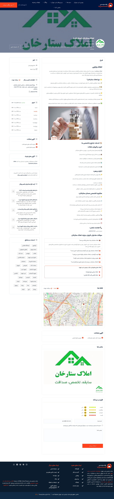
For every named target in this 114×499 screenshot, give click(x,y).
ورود (24, 5)
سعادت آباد (33, 265)
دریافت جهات (15, 80)
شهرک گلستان (32, 273)
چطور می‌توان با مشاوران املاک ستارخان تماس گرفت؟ (86, 258)
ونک (28, 285)
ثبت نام (20, 5)
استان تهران (33, 249)
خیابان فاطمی (21, 257)
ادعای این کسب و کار (22, 175)
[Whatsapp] (14, 464)
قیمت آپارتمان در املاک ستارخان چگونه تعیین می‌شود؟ (86, 254)
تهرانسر (28, 253)
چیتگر (34, 289)
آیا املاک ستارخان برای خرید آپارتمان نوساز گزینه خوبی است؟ (85, 251)
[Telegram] (17, 464)
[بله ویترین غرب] (23, 464)
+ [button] (45, 295)
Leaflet (85, 325)
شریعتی (25, 265)
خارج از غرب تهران (32, 257)
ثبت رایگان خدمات (8, 5)
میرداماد (25, 281)
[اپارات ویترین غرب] (20, 464)
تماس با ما (57, 7)
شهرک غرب (23, 269)
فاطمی (16, 273)
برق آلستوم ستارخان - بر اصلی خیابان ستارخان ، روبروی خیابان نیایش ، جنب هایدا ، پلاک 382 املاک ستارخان (25, 87)
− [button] (45, 297)
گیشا (23, 289)
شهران (18, 265)
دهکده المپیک (32, 261)
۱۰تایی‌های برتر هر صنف (107, 482)
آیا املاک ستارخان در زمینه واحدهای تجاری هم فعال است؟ (85, 262)
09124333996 (78, 44)
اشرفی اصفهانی (23, 249)
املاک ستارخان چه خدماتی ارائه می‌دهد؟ (89, 240)
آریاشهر (34, 245)
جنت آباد (21, 253)
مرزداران (20, 277)
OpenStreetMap (93, 325)
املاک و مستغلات (90, 44)
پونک (22, 285)
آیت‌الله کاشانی (25, 245)
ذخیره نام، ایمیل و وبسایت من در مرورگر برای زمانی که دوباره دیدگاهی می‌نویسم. (82, 425)
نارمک (18, 281)
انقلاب (34, 253)
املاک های (98, 267)
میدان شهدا (33, 281)
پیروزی (16, 285)
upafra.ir (5, 485)
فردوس (28, 277)
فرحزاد (34, 277)
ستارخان (23, 261)
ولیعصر (34, 285)
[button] (73, 240)
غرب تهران (23, 273)
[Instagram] (26, 464)
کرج (29, 289)
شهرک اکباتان (33, 269)
